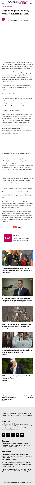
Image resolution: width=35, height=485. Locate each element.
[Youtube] (22, 435)
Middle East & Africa (6, 321)
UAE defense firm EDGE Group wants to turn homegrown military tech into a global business (17, 300)
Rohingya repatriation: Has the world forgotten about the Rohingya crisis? (9, 398)
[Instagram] (8, 435)
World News (4, 265)
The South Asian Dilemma (28, 396)
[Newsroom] (3, 19)
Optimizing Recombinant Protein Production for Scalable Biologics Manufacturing (17, 351)
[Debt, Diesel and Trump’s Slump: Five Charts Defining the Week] (17, 366)
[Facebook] (3, 25)
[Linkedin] (15, 25)
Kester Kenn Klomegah (7, 275)
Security (19, 227)
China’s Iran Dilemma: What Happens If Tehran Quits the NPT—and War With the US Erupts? (17, 325)
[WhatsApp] (11, 25)
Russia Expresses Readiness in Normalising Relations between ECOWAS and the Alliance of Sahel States (17, 270)
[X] (7, 25)
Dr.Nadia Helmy (5, 328)
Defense (4, 295)
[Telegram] (23, 25)
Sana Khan (4, 380)
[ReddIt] (19, 25)
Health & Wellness (7, 6)
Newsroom (12, 20)
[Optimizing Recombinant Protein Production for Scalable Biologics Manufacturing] (17, 340)
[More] (27, 25)
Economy (4, 373)
